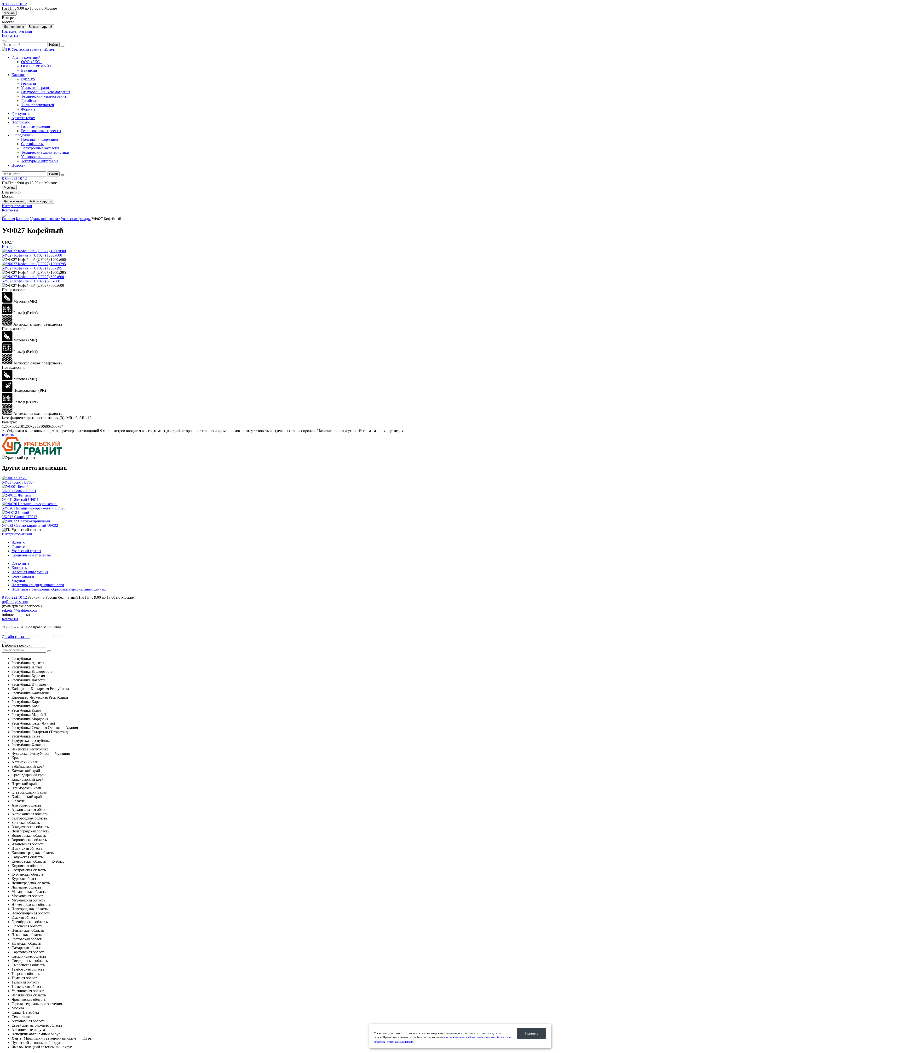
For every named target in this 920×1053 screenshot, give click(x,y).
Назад (7, 247)
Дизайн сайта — (16, 637)
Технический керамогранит (43, 96)
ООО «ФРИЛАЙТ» (37, 66)
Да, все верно (14, 27)
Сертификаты (32, 144)
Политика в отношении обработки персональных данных (59, 589)
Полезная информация (39, 139)
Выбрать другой (40, 27)
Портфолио (21, 122)
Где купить (20, 113)
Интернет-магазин (17, 31)
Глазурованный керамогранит (45, 92)
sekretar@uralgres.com (19, 610)
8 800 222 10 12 (14, 4)
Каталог (18, 75)
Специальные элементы (31, 555)
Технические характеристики (45, 152)
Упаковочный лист (36, 157)
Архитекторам (23, 118)
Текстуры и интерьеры (39, 161)
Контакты (10, 36)
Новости (19, 165)
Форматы (28, 109)
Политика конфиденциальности (38, 585)
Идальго (28, 79)
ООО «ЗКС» (31, 62)
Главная (8, 219)
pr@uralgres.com (15, 602)
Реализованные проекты (41, 131)
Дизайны (28, 101)
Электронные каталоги (40, 148)
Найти (53, 45)
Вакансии (29, 70)
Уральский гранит (36, 88)
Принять (531, 1033)
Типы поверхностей (37, 105)
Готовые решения (35, 126)
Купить (8, 435)
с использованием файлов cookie (463, 1037)
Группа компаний (26, 57)
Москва (9, 13)
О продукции (23, 135)
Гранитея (28, 83)
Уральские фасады (76, 219)
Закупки (18, 581)
